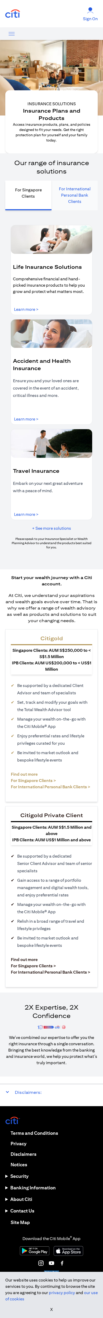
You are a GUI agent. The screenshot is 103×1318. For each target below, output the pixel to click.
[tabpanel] (51, 387)
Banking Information (33, 1187)
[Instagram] (41, 1263)
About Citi (21, 1199)
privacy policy (62, 1292)
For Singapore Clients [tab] (28, 193)
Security (19, 1176)
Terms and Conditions (34, 1133)
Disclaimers (23, 1154)
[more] (11, 33)
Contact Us (22, 1211)
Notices (19, 1164)
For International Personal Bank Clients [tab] (75, 195)
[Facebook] (62, 1263)
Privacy (18, 1143)
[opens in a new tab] (12, 13)
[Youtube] (51, 1263)
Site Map (20, 1222)
